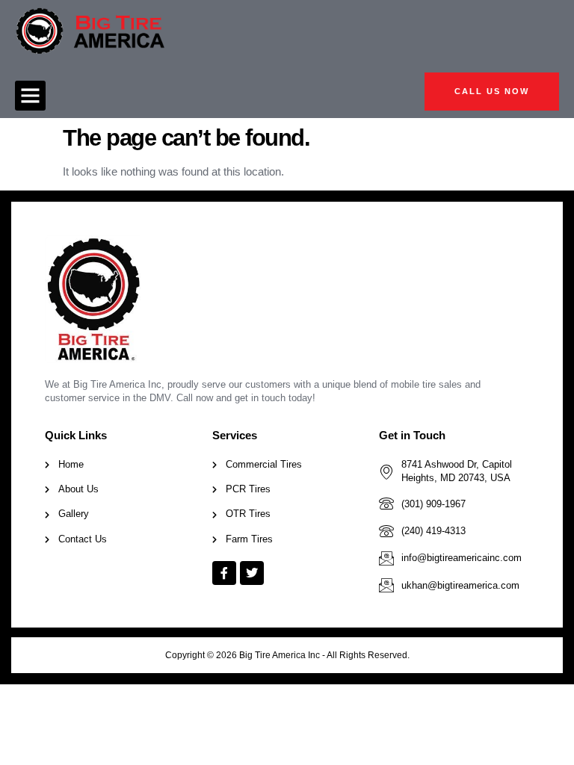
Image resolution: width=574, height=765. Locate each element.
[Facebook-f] (224, 573)
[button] (30, 96)
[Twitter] (252, 573)
